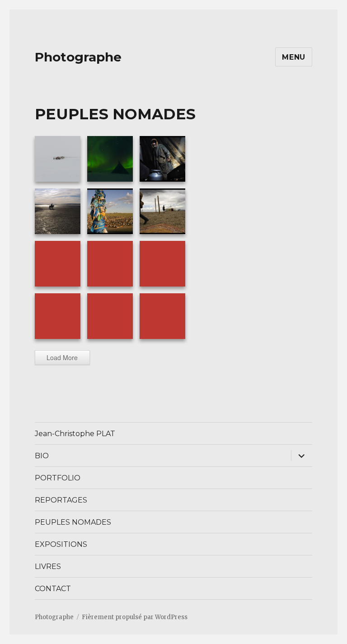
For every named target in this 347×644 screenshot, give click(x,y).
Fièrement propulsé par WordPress (135, 617)
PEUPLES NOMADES (73, 522)
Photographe (78, 57)
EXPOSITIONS (61, 544)
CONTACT (53, 588)
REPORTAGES (61, 500)
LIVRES (48, 566)
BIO (42, 455)
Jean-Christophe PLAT (75, 433)
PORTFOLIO (57, 478)
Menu (293, 57)
